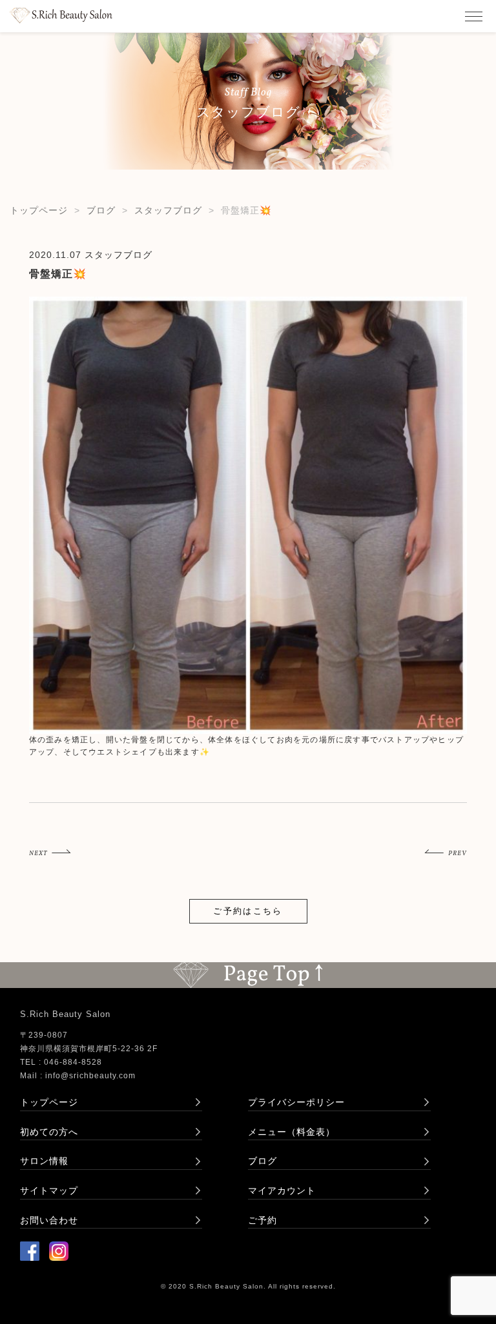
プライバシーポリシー (296, 1102)
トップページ (39, 210)
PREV (457, 853)
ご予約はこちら (247, 911)
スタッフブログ (168, 210)
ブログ (101, 210)
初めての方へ (49, 1132)
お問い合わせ (49, 1220)
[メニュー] (473, 16)
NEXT (38, 853)
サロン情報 (44, 1161)
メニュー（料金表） (291, 1132)
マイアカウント (282, 1190)
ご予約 (262, 1220)
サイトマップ (49, 1190)
